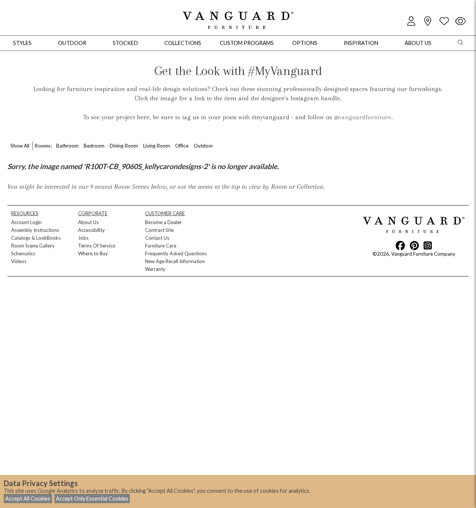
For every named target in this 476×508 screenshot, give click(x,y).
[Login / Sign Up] (411, 21)
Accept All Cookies (27, 498)
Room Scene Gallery (33, 246)
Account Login (26, 222)
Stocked (125, 43)
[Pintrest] (414, 245)
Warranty (155, 269)
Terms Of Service (96, 246)
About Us (88, 222)
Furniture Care (160, 246)
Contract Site (159, 230)
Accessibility (91, 230)
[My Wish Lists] (444, 21)
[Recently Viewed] (460, 21)
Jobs (83, 238)
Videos (18, 261)
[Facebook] (400, 245)
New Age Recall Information (175, 261)
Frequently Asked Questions (176, 253)
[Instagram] (428, 245)
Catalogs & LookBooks (36, 238)
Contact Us (157, 238)
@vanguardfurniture (362, 117)
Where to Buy (93, 253)
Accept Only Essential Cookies (92, 498)
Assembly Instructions (35, 230)
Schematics (23, 253)
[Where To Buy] (427, 21)
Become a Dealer (163, 222)
